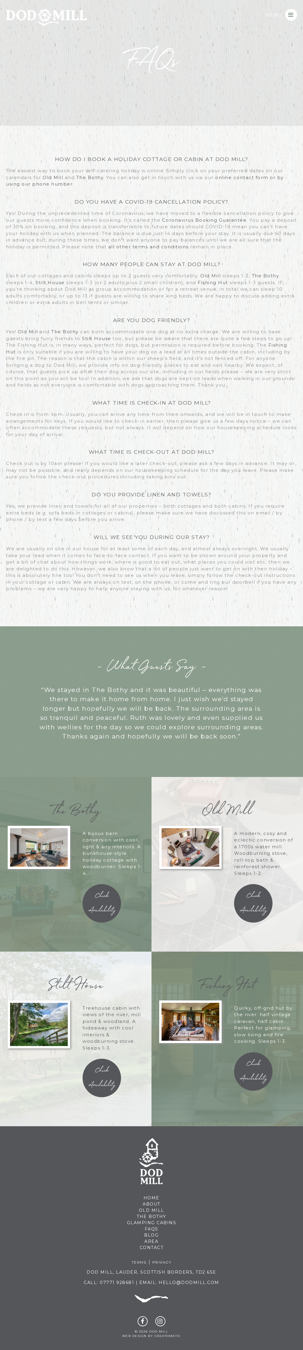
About (151, 1204)
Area (151, 1241)
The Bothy (90, 177)
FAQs (151, 1229)
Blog (151, 1235)
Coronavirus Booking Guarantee (204, 220)
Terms (139, 1262)
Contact (152, 1247)
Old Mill (53, 177)
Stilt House (50, 282)
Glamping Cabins (151, 1222)
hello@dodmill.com (189, 1282)
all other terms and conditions (148, 247)
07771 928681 (117, 1282)
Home (151, 1198)
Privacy (162, 1262)
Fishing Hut (213, 282)
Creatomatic (167, 1336)
